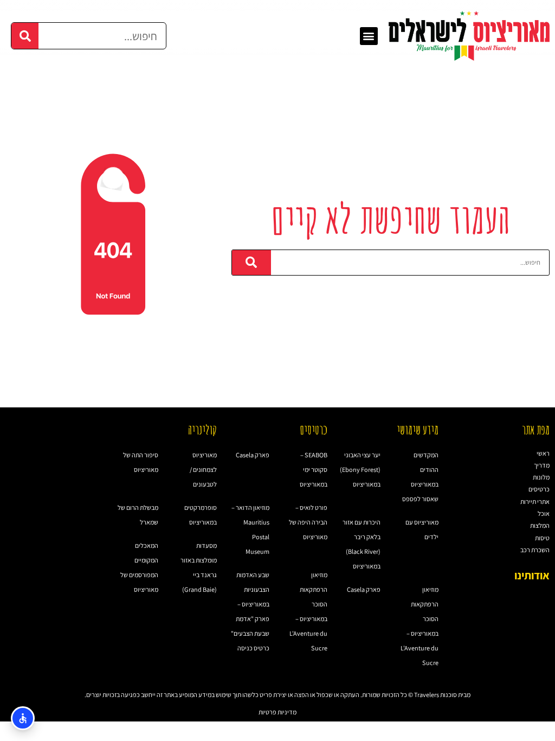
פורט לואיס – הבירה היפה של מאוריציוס (308, 522)
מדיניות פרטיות (277, 712)
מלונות (541, 477)
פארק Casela (363, 589)
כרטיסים (539, 489)
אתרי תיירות (535, 501)
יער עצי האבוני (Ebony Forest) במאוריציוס (360, 469)
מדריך (542, 465)
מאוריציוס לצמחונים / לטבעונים (203, 469)
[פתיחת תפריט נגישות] (23, 718)
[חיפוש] (24, 36)
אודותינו (532, 575)
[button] (369, 36)
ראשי (543, 453)
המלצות (540, 525)
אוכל (544, 513)
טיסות (542, 537)
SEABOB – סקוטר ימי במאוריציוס (313, 469)
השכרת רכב (535, 549)
